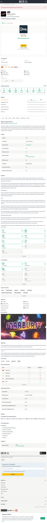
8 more (19, 67)
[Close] (45, 7)
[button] (23, 256)
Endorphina (22, 290)
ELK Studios (29, 290)
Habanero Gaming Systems (6, 292)
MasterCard (8, 370)
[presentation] (45, 38)
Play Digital (25, 292)
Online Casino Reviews (15, 16)
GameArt (16, 290)
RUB (29, 62)
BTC (31, 62)
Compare (22, 47)
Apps (2, 493)
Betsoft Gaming (9, 290)
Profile (6, 118)
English (27, 163)
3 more (2, 76)
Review (25, 47)
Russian (30, 163)
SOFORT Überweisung (10, 378)
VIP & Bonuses (22, 118)
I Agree (42, 518)
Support (28, 118)
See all (45, 85)
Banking (13, 118)
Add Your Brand (4, 491)
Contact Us (3, 484)
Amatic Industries (17, 292)
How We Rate (3, 487)
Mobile (17, 118)
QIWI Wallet (8, 375)
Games (9, 118)
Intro (3, 118)
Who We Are (3, 482)
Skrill (6, 381)
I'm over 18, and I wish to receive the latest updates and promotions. (14, 471)
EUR (27, 62)
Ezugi (2, 290)
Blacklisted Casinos (4, 489)
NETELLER (8, 373)
